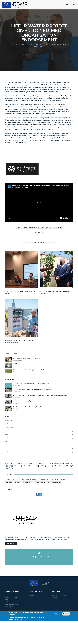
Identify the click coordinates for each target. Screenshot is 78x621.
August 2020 (8, 448)
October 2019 (8, 424)
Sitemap (54, 597)
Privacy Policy (66, 595)
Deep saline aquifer (40, 482)
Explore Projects (39, 560)
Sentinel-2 (17, 482)
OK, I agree (57, 614)
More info (20, 619)
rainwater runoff (27, 482)
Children (63, 479)
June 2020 (7, 445)
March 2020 (8, 438)
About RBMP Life (11, 543)
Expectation (9, 482)
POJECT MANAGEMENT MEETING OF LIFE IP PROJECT (20, 292)
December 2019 (9, 431)
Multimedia (55, 595)
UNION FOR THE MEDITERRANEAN (53, 227)
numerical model (43, 479)
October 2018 (8, 420)
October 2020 (8, 452)
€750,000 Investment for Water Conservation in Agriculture (56, 292)
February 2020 (8, 434)
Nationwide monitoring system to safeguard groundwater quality (19, 341)
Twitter (41, 595)
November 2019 (9, 427)
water (38, 44)
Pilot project (54, 479)
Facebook (31, 595)
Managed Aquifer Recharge (29, 479)
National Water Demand (54, 482)
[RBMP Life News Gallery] (22, 169)
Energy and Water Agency (50, 44)
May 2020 (7, 441)
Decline (66, 614)
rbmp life (32, 44)
